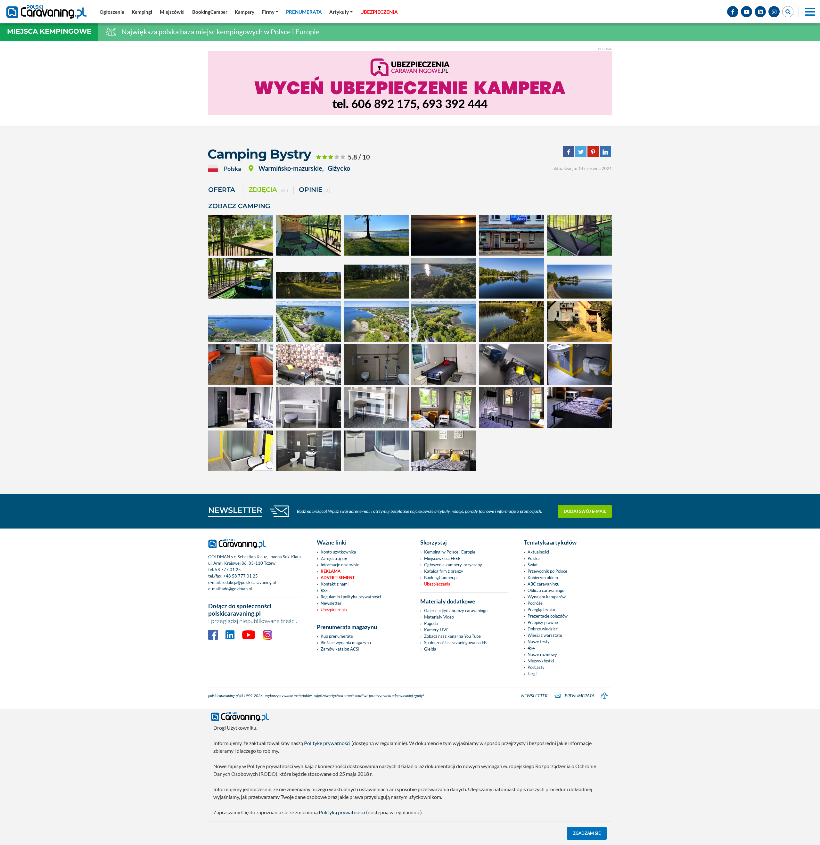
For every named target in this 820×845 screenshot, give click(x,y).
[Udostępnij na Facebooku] (568, 151)
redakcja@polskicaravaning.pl (249, 582)
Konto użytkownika (338, 551)
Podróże (535, 603)
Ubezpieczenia (334, 609)
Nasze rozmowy (542, 654)
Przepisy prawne (543, 622)
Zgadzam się (587, 833)
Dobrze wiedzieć (543, 628)
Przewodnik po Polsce (547, 571)
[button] (341, 12)
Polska (534, 558)
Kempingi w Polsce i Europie (449, 551)
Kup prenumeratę (337, 636)
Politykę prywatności (327, 743)
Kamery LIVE (436, 629)
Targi (532, 673)
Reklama (330, 571)
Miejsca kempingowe (49, 31)
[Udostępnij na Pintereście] (593, 151)
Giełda (430, 649)
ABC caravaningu (543, 584)
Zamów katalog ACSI (340, 649)
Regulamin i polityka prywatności (351, 596)
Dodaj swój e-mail (585, 511)
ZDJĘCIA (268, 189)
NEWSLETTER (235, 510)
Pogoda (431, 623)
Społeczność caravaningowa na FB (455, 642)
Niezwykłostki (541, 660)
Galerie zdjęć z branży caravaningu (456, 610)
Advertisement (338, 577)
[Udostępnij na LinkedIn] (605, 151)
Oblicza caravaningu (546, 590)
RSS (324, 590)
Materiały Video (439, 616)
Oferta (221, 189)
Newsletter (331, 603)
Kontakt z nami (334, 584)
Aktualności (538, 551)
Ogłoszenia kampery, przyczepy (453, 564)
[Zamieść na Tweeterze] (580, 151)
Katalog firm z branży (443, 571)
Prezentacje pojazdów (548, 616)
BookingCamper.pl (440, 577)
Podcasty (536, 667)
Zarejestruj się (334, 558)
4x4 (531, 648)
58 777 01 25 (228, 569)
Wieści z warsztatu (545, 635)
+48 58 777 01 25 (240, 575)
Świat (533, 564)
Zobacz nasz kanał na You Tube (452, 636)
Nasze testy (539, 641)
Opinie (314, 189)
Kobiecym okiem (543, 577)
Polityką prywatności (342, 812)
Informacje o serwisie (340, 564)
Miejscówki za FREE (442, 558)
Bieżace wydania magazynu (346, 642)
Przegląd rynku (541, 609)
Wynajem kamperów (547, 596)
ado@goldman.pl (237, 588)
